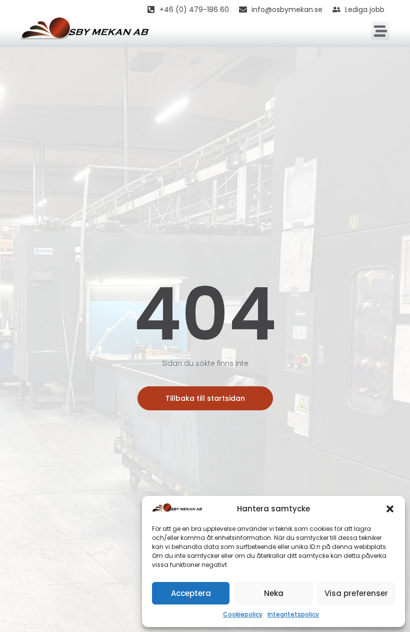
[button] (390, 509)
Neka (274, 593)
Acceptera (191, 593)
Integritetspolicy (293, 614)
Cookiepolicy (242, 614)
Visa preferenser (356, 593)
